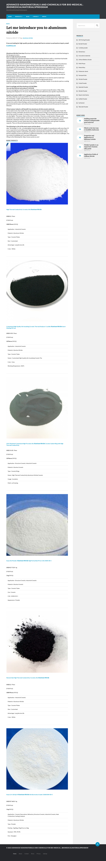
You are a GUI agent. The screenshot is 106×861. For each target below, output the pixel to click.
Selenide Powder (83, 87)
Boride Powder (83, 44)
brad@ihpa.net (11, 45)
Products (18, 16)
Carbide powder (83, 48)
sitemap (45, 853)
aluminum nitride (28, 38)
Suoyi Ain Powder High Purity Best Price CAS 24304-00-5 (28, 560)
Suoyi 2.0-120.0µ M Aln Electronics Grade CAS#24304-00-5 (29, 794)
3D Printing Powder (84, 40)
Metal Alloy (82, 67)
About (44, 16)
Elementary (82, 51)
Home (10, 16)
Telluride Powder (83, 107)
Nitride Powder (83, 79)
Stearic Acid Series (84, 95)
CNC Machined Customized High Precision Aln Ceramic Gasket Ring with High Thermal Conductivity (34, 444)
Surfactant (81, 103)
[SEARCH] (97, 25)
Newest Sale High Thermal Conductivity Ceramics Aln (27, 677)
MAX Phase (82, 63)
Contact (36, 16)
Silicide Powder (83, 91)
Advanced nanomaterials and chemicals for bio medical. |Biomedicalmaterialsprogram (44, 5)
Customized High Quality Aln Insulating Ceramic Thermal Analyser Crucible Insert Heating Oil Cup (36, 327)
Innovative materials (84, 55)
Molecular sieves (83, 71)
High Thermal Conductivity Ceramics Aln (24, 209)
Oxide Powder (83, 83)
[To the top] (97, 844)
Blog (27, 16)
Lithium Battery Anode (85, 59)
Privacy (39, 853)
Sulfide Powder (83, 99)
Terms (32, 853)
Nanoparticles (83, 75)
